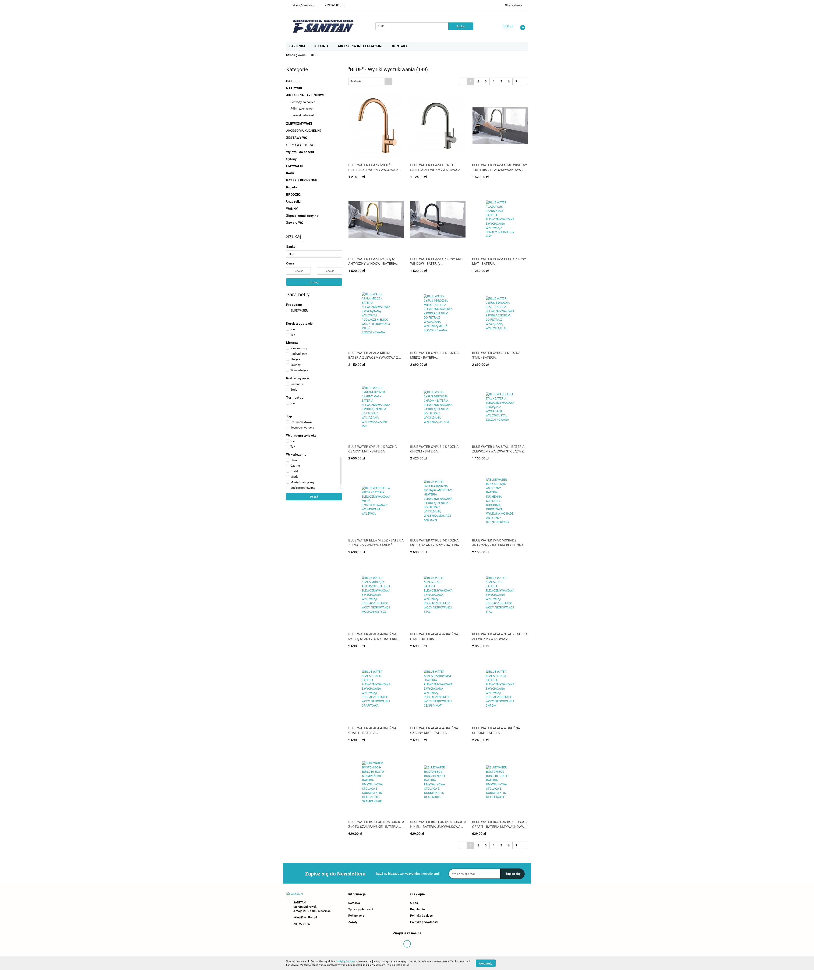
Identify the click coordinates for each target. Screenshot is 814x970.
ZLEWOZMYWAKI (299, 123)
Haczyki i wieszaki (302, 115)
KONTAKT (399, 46)
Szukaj (313, 282)
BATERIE (293, 81)
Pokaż (314, 496)
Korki (290, 173)
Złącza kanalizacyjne (302, 216)
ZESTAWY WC (296, 138)
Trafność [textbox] (356, 81)
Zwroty (352, 922)
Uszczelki (293, 201)
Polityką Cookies (345, 961)
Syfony (292, 159)
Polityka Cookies (421, 915)
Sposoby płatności (360, 909)
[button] (357, 894)
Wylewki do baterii (300, 152)
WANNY (292, 209)
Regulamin (417, 909)
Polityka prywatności (424, 922)
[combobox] (370, 81)
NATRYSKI (294, 88)
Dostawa (354, 903)
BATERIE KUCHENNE (302, 180)
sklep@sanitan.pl (305, 917)
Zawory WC (294, 223)
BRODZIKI (293, 194)
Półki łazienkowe (301, 108)
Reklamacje (356, 915)
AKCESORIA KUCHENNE (304, 131)
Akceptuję (485, 963)
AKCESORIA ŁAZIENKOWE (306, 95)
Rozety (291, 187)
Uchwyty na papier (302, 102)
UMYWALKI (295, 166)
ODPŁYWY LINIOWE (300, 145)
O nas (414, 903)
